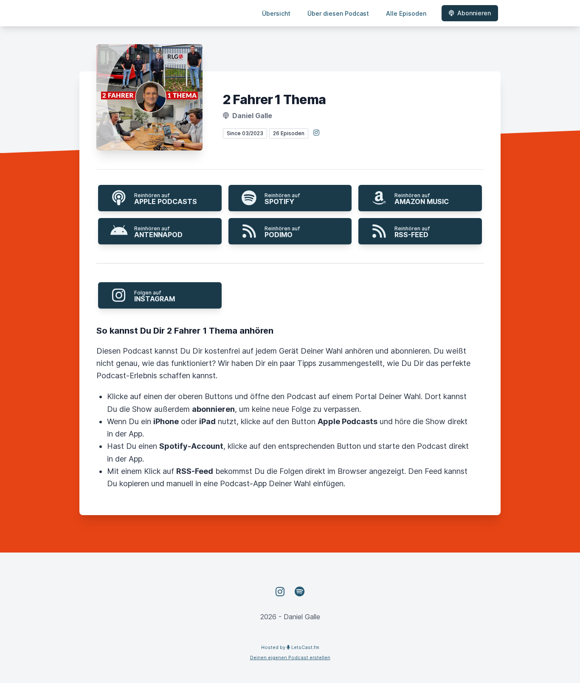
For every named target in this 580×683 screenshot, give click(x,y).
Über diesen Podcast (338, 13)
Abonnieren (474, 13)
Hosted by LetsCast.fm (290, 647)
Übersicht (276, 13)
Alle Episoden (406, 13)
